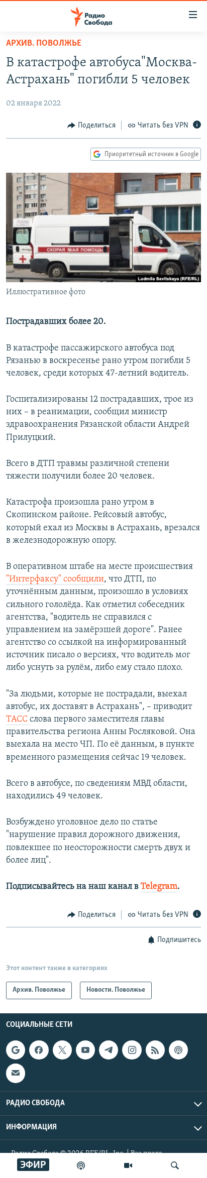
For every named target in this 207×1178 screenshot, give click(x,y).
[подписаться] (15, 1073)
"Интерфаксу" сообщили (55, 579)
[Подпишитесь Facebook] (38, 1049)
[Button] (91, 125)
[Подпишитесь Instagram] (131, 1049)
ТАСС (18, 719)
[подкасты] (81, 1165)
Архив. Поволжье (43, 43)
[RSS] (155, 1049)
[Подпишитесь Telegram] (108, 1049)
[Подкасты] (178, 1049)
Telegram (159, 886)
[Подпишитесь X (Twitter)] (62, 1049)
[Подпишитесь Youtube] (85, 1049)
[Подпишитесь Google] (15, 1049)
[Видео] (128, 1165)
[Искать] (175, 1165)
